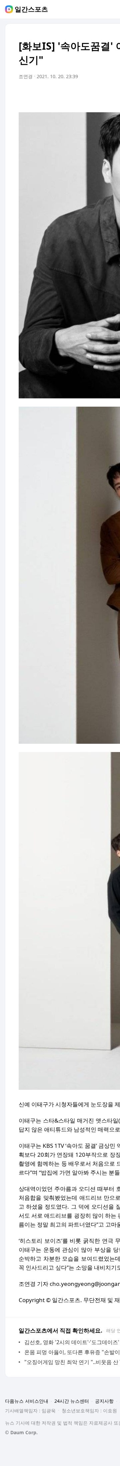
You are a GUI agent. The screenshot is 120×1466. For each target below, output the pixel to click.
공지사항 (104, 1401)
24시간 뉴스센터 (71, 1401)
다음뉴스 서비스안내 (26, 1401)
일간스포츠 (31, 9)
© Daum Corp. (21, 1432)
